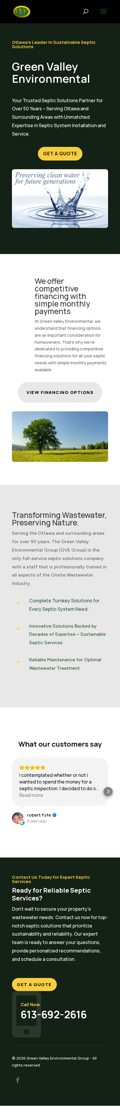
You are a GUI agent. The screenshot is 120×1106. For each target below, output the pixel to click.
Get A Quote (60, 153)
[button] (12, 791)
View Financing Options (60, 392)
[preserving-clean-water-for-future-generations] (60, 226)
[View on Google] (18, 818)
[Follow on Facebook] (18, 1080)
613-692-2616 (54, 1015)
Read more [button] (31, 795)
